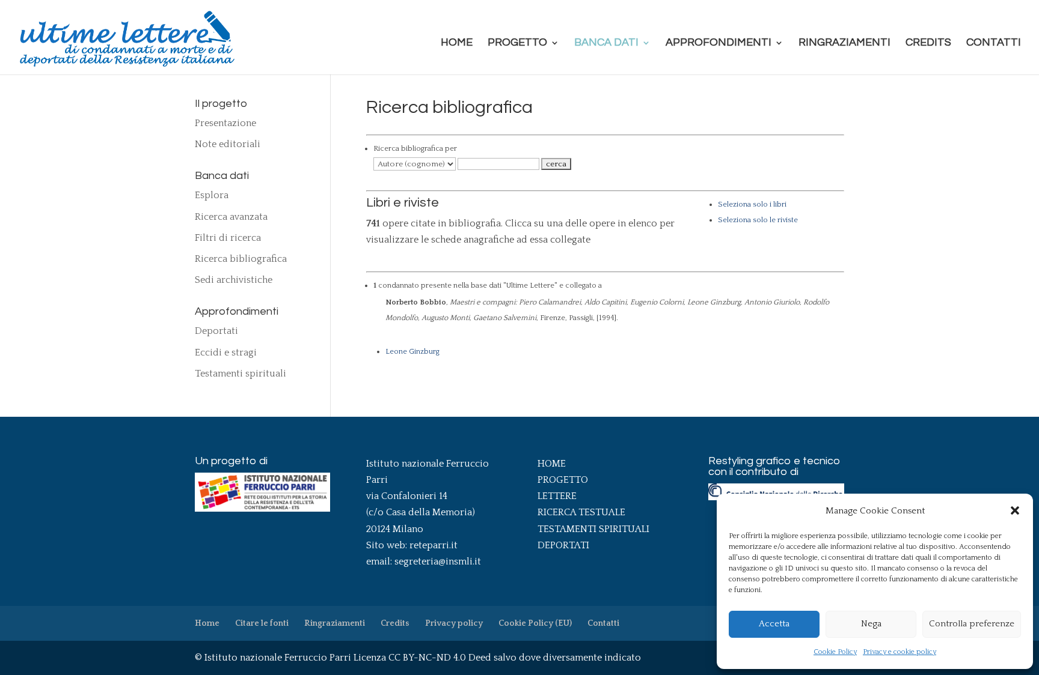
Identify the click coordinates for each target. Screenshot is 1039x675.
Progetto (517, 43)
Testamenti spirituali (240, 373)
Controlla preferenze (971, 624)
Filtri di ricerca (228, 237)
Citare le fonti (262, 623)
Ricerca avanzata (231, 216)
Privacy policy (454, 623)
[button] (1015, 510)
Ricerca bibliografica (241, 258)
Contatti (993, 43)
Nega (871, 624)
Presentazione (225, 123)
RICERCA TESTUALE (581, 512)
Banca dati (606, 43)
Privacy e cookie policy (899, 652)
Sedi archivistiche (233, 279)
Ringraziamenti (844, 43)
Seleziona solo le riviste (758, 220)
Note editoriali (227, 144)
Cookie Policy (835, 652)
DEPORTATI (563, 545)
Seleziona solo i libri (752, 204)
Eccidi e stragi (226, 352)
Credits (928, 43)
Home (457, 43)
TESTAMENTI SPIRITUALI (593, 529)
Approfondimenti (718, 43)
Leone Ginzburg (412, 351)
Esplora (211, 195)
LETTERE (557, 496)
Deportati (216, 330)
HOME (552, 463)
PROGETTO (563, 479)
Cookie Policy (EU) (535, 623)
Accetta (774, 624)
